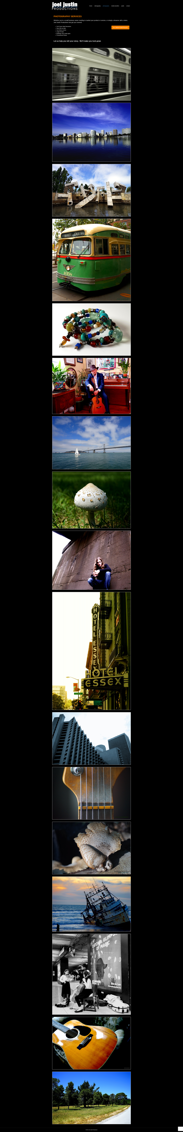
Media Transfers (115, 6)
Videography (97, 6)
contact (128, 6)
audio (122, 6)
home (90, 6)
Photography (106, 6)
